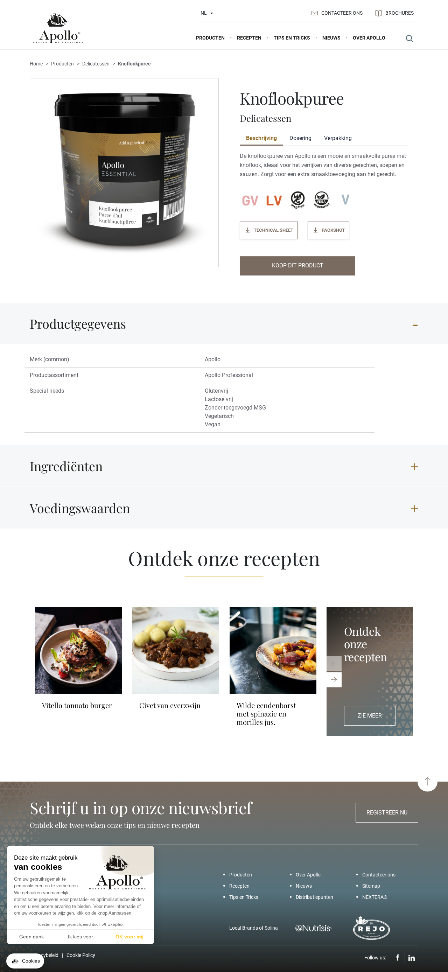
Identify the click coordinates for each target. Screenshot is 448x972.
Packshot (333, 230)
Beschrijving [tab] (261, 138)
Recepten (239, 886)
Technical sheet (273, 230)
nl (204, 13)
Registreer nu (386, 812)
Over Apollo (308, 874)
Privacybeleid (44, 955)
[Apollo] (58, 28)
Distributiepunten (314, 897)
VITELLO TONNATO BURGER (77, 705)
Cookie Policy (80, 955)
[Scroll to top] (428, 781)
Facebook (398, 958)
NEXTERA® (374, 897)
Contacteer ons (342, 13)
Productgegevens (78, 323)
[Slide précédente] (334, 663)
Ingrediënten (66, 465)
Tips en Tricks (243, 897)
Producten (240, 874)
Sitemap (371, 886)
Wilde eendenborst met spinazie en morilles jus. (266, 713)
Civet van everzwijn (170, 705)
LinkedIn (411, 958)
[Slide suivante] (334, 679)
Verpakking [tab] (338, 138)
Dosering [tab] (300, 138)
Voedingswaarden (80, 507)
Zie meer (370, 715)
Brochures (399, 13)
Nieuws (304, 886)
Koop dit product (297, 265)
